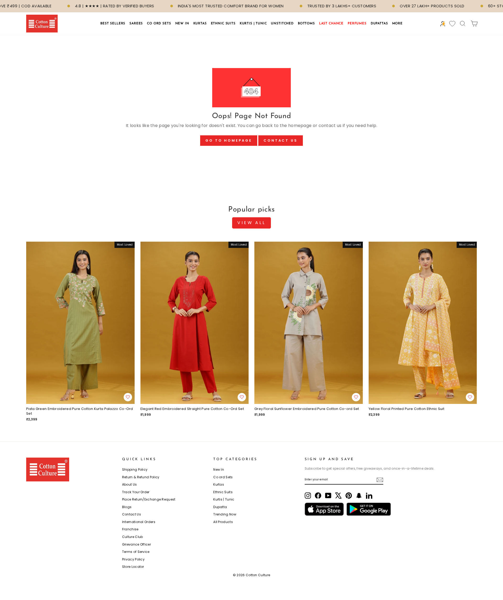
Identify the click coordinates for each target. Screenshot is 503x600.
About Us (129, 484)
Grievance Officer (136, 544)
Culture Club (132, 537)
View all (251, 223)
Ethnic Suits (223, 492)
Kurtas (218, 484)
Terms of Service (136, 551)
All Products (223, 522)
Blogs (127, 507)
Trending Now (224, 514)
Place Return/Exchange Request (149, 499)
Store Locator (133, 566)
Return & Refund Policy (141, 477)
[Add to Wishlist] (128, 397)
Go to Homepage (228, 140)
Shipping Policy (135, 469)
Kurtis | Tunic (223, 499)
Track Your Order (136, 492)
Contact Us (281, 140)
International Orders (138, 522)
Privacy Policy (133, 559)
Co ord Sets (223, 477)
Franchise (130, 529)
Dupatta (220, 507)
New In (218, 469)
